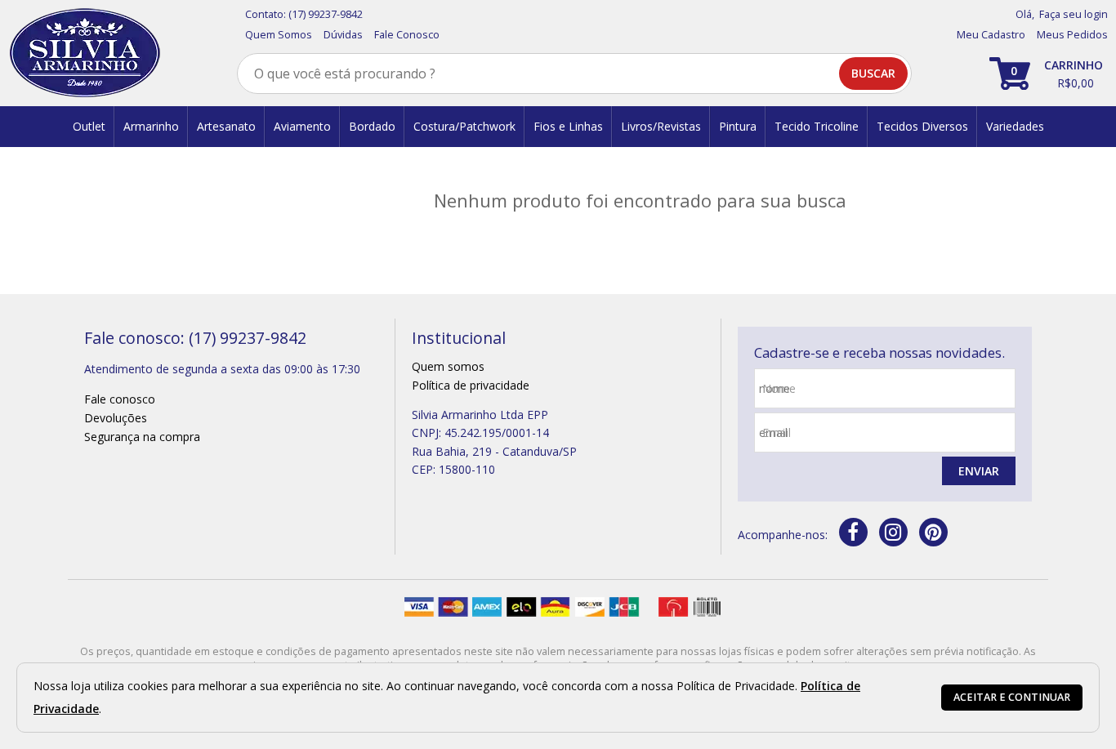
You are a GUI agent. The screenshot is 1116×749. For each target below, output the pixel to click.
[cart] (1048, 73)
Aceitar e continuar (1011, 697)
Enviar (978, 471)
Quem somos (448, 366)
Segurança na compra (142, 436)
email (776, 432)
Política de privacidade (470, 385)
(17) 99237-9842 (325, 14)
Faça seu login (1073, 14)
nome (779, 388)
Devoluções (115, 418)
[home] (84, 53)
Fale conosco (119, 399)
